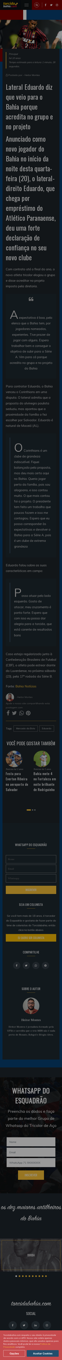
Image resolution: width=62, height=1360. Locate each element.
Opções (14, 1353)
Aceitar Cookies (42, 1353)
